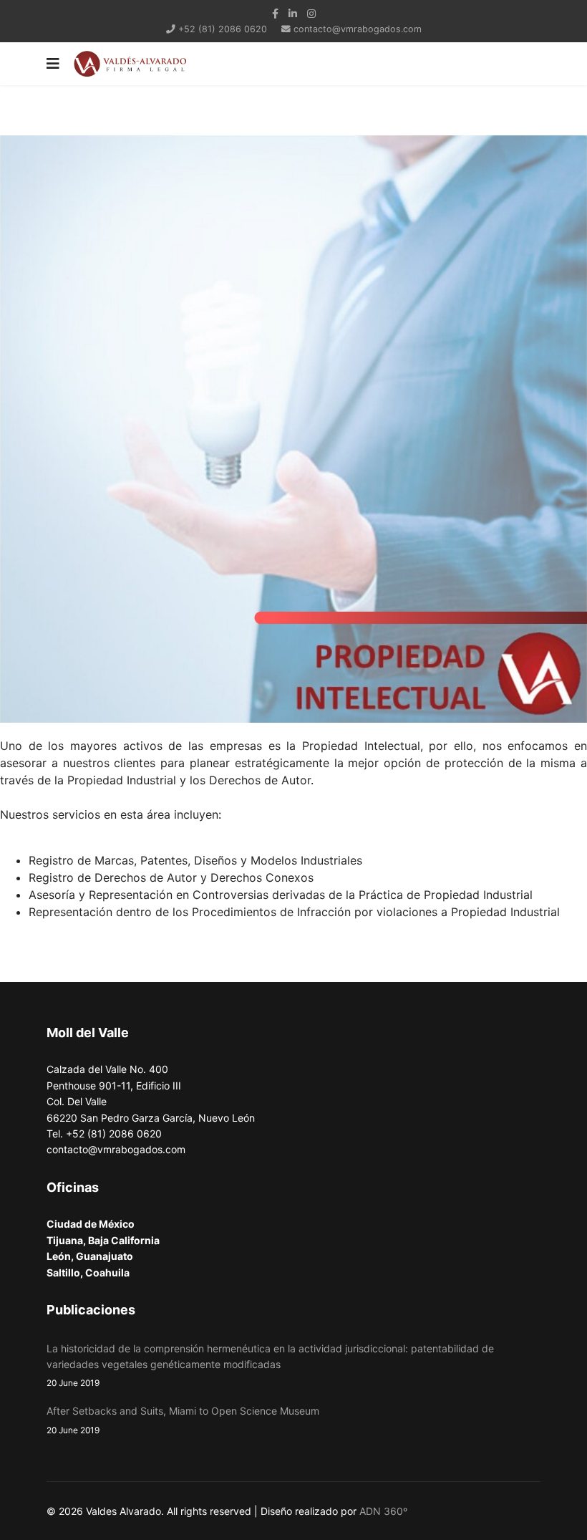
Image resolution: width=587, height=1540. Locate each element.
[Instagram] (311, 13)
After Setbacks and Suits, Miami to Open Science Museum (183, 1420)
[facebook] (275, 13)
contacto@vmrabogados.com (358, 29)
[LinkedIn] (292, 13)
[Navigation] (53, 63)
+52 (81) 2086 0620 (222, 29)
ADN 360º (383, 1511)
